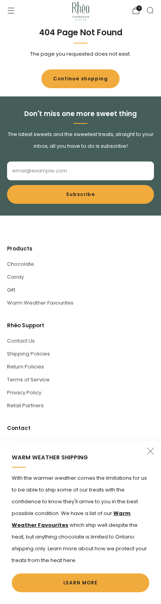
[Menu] (11, 11)
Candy (15, 277)
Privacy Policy (24, 392)
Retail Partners (25, 405)
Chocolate (20, 264)
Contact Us (21, 341)
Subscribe (80, 194)
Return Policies (25, 366)
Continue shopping (80, 78)
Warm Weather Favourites (40, 303)
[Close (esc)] (150, 451)
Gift (11, 290)
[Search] (150, 10)
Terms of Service (28, 379)
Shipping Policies (28, 353)
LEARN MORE (80, 582)
